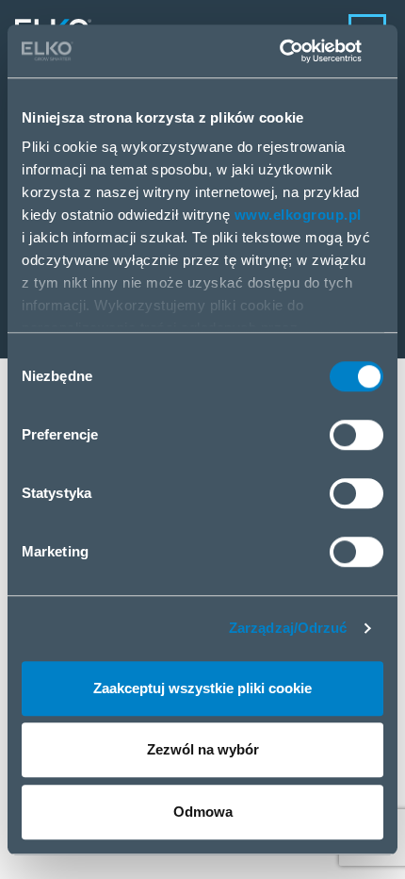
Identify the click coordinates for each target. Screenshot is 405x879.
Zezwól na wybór (203, 749)
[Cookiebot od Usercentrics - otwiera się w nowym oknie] (301, 51)
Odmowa (203, 812)
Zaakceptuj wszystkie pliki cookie (202, 688)
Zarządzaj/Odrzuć (288, 628)
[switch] (356, 435)
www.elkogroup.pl (298, 215)
